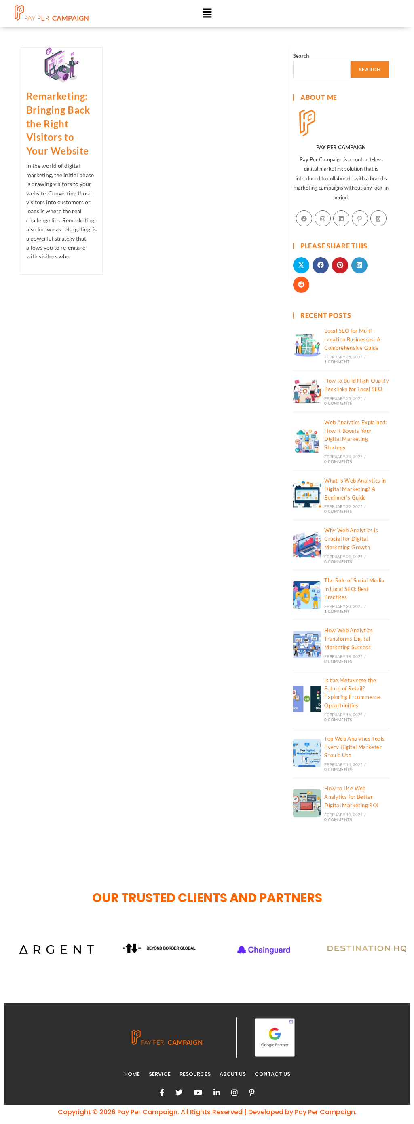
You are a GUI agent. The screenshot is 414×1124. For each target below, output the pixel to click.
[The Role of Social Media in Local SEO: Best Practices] (307, 595)
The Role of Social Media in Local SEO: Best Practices (354, 589)
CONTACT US (272, 1074)
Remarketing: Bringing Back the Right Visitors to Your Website (58, 123)
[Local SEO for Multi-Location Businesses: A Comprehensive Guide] (307, 345)
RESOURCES (195, 1074)
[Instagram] (323, 218)
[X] (378, 218)
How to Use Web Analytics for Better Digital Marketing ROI (351, 797)
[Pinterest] (360, 218)
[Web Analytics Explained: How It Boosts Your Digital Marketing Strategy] (307, 441)
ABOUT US (233, 1074)
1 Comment (337, 361)
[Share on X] (301, 265)
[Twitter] (179, 1092)
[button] (207, 13)
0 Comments (338, 403)
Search (301, 56)
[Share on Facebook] (321, 265)
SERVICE (160, 1074)
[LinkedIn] (341, 218)
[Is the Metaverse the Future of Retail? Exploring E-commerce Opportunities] (307, 699)
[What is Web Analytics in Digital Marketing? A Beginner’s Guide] (307, 495)
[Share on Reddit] (301, 285)
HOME (132, 1074)
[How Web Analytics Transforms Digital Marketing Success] (307, 644)
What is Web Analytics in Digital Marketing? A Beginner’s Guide (355, 489)
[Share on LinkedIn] (359, 265)
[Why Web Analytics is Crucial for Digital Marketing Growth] (307, 545)
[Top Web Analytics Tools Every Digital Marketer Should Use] (307, 753)
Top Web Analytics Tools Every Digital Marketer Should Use (354, 747)
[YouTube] (198, 1092)
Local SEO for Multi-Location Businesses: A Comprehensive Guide (352, 339)
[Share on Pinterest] (340, 265)
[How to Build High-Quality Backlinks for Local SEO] (307, 391)
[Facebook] (304, 218)
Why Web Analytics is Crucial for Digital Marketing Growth (351, 538)
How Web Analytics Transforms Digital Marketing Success (348, 638)
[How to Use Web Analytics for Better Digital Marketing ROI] (307, 803)
